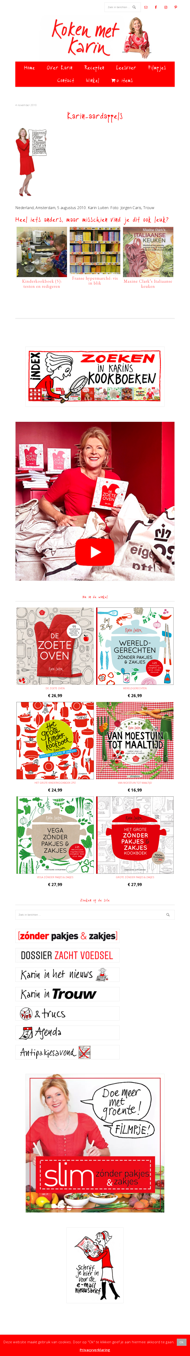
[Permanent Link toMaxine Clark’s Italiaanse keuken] (148, 274)
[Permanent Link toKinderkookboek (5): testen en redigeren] (42, 274)
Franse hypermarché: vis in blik (95, 281)
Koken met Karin (95, 38)
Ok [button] (182, 1342)
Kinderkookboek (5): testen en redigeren (42, 284)
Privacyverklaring (95, 1349)
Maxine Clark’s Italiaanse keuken (148, 284)
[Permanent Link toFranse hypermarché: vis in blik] (95, 271)
